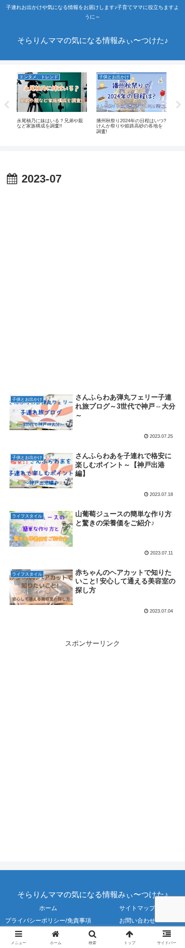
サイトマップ (137, 908)
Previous (6, 105)
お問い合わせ (137, 920)
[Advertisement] (92, 285)
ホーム (48, 908)
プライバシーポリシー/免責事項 (48, 920)
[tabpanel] (52, 104)
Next (178, 105)
